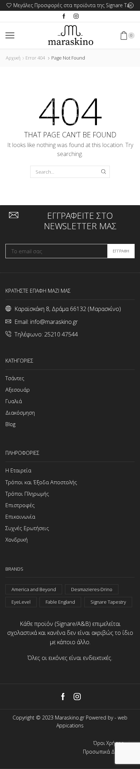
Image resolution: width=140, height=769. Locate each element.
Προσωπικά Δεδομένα (109, 751)
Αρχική (13, 58)
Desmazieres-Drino (91, 589)
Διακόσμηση (20, 412)
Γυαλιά (13, 401)
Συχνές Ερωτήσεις (27, 528)
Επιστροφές (20, 505)
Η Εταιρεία (18, 470)
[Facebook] (63, 16)
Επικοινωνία (20, 516)
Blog (10, 424)
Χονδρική (16, 539)
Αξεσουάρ (17, 389)
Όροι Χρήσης (108, 743)
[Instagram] (76, 16)
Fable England (60, 602)
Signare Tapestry (108, 602)
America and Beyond (33, 589)
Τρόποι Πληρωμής (27, 493)
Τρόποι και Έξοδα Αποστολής (41, 482)
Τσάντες (14, 378)
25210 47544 (61, 334)
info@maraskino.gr (54, 322)
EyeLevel (21, 602)
